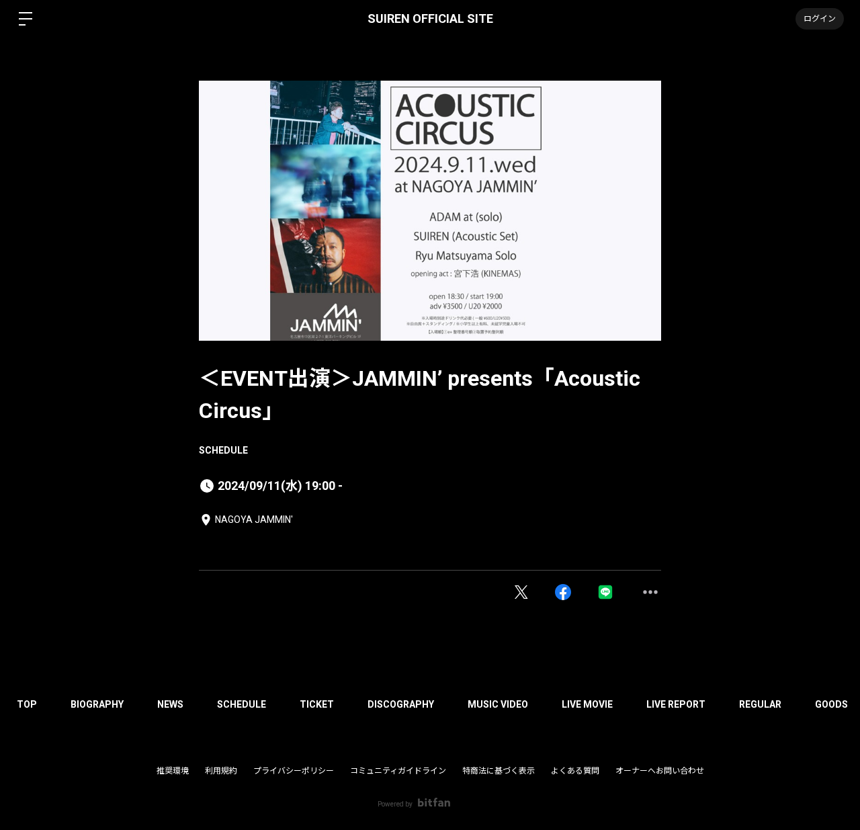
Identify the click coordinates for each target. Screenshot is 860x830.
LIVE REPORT (675, 704)
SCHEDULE (223, 450)
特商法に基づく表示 (498, 771)
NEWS (170, 704)
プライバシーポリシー (293, 771)
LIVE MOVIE (587, 704)
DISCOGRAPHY (401, 704)
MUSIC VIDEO (498, 704)
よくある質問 (575, 771)
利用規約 (221, 771)
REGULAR (760, 704)
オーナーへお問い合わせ (659, 771)
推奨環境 (173, 771)
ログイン (820, 19)
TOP (27, 704)
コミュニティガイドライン (398, 771)
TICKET (317, 704)
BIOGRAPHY (97, 704)
